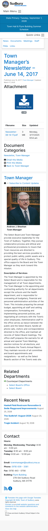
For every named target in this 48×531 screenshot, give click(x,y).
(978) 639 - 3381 (20, 466)
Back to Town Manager (18, 166)
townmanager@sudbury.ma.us (25, 462)
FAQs (5, 46)
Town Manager (28, 80)
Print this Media (14, 163)
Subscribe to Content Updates (24, 183)
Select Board (15, 388)
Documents (16, 41)
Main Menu (10, 11)
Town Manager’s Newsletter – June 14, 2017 (21, 65)
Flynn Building (19, 474)
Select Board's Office (19, 385)
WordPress (16, 517)
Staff (36, 41)
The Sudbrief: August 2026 (17, 415)
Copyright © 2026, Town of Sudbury (19, 500)
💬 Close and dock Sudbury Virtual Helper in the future (22, 514)
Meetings (28, 41)
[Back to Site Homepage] (14, 4)
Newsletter (9, 155)
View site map (10, 509)
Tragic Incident (11, 423)
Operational (20, 529)
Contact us (9, 504)
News (5, 41)
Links (12, 46)
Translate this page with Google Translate (23, 498)
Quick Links (33, 35)
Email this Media (15, 159)
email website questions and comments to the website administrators (22, 505)
